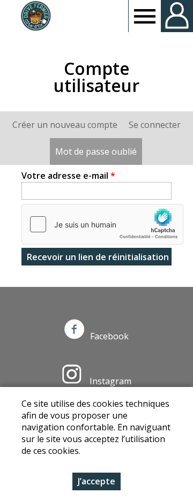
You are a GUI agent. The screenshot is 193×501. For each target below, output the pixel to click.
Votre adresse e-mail (68, 175)
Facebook (109, 336)
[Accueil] (35, 16)
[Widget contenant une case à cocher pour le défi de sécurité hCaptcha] (102, 224)
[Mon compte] (177, 16)
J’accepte (96, 481)
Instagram (109, 381)
